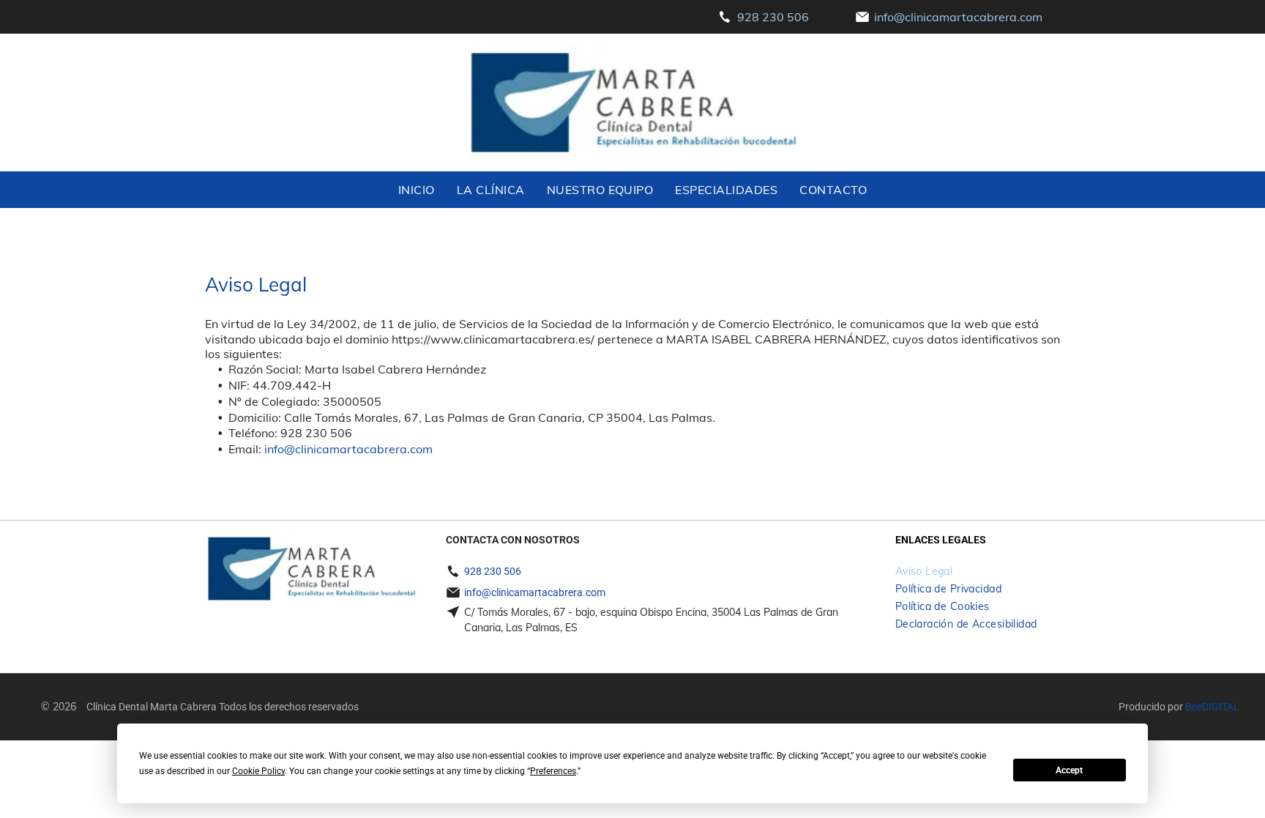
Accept (1069, 770)
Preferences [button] (553, 771)
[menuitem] (416, 189)
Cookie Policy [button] (258, 771)
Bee (1193, 707)
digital (1220, 707)
